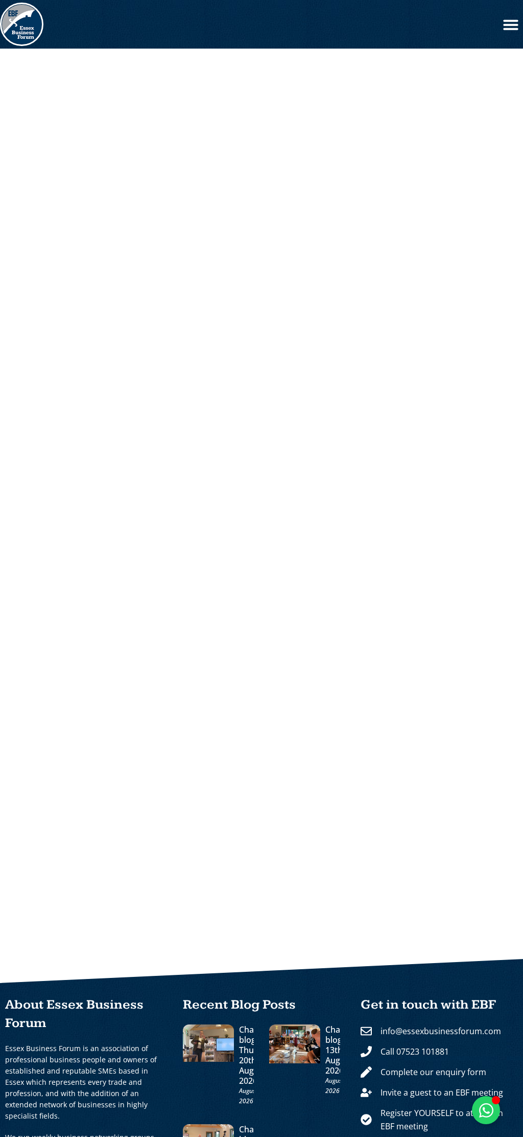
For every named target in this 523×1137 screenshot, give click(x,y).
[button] (510, 24)
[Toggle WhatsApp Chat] (486, 1110)
